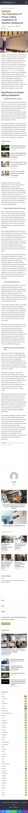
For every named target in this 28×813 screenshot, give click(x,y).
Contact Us (16, 807)
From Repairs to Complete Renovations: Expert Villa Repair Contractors (6, 547)
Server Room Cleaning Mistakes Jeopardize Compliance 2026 (20, 564)
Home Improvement (11, 8)
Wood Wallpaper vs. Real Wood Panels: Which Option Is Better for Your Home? (6, 565)
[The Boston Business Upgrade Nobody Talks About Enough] (5, 668)
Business (4, 708)
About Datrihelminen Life (17, 673)
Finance (4, 749)
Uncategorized (5, 742)
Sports (3, 756)
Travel (3, 737)
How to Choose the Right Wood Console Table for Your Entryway (18, 173)
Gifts (3, 795)
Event (3, 785)
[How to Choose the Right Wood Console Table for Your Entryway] (5, 173)
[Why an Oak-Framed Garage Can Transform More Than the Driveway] (5, 155)
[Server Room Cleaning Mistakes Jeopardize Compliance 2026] (21, 557)
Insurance (4, 771)
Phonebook (4, 710)
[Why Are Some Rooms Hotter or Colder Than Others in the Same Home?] (5, 164)
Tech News (4, 703)
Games (3, 768)
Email (3, 606)
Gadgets (4, 780)
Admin (5, 26)
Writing (3, 775)
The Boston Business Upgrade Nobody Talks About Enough (17, 667)
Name (3, 600)
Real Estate (5, 732)
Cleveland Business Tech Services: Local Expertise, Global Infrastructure (13, 652)
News (3, 725)
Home (4, 8)
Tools (3, 792)
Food (3, 751)
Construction (5, 744)
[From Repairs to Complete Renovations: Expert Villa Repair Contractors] (7, 539)
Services (4, 727)
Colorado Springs (13, 70)
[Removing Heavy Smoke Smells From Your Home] (5, 661)
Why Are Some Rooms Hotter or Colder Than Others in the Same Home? (19, 164)
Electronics (4, 773)
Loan (3, 761)
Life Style (4, 720)
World (3, 696)
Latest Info (4, 698)
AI (2, 790)
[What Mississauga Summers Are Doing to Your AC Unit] (5, 148)
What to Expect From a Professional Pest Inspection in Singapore (21, 546)
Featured (4, 783)
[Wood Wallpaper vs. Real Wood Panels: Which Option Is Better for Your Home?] (7, 557)
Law (3, 718)
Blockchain (4, 722)
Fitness (4, 787)
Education (4, 734)
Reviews (4, 766)
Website (3, 611)
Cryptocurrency (6, 763)
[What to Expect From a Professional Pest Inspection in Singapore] (21, 539)
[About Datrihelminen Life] (5, 675)
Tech (3, 706)
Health (3, 715)
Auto (3, 739)
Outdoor (4, 778)
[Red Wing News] (10, 2)
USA (3, 701)
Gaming (4, 754)
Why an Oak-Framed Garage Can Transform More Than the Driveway (18, 155)
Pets (3, 759)
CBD (3, 746)
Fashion (4, 730)
